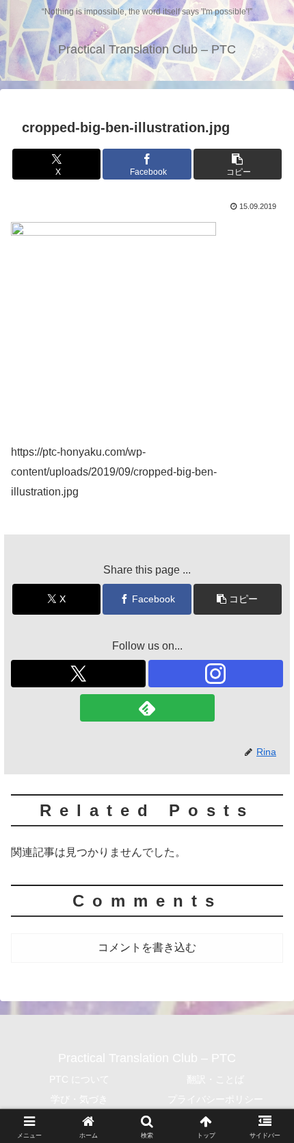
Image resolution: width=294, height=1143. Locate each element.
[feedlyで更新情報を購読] (147, 708)
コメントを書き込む (147, 947)
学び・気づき (79, 1099)
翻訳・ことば (215, 1079)
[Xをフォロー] (78, 673)
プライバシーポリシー (215, 1099)
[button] (237, 164)
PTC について (79, 1079)
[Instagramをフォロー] (215, 673)
